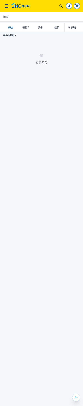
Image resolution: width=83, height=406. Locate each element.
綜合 (10, 27)
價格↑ (26, 27)
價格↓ (41, 27)
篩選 (73, 27)
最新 (56, 27)
